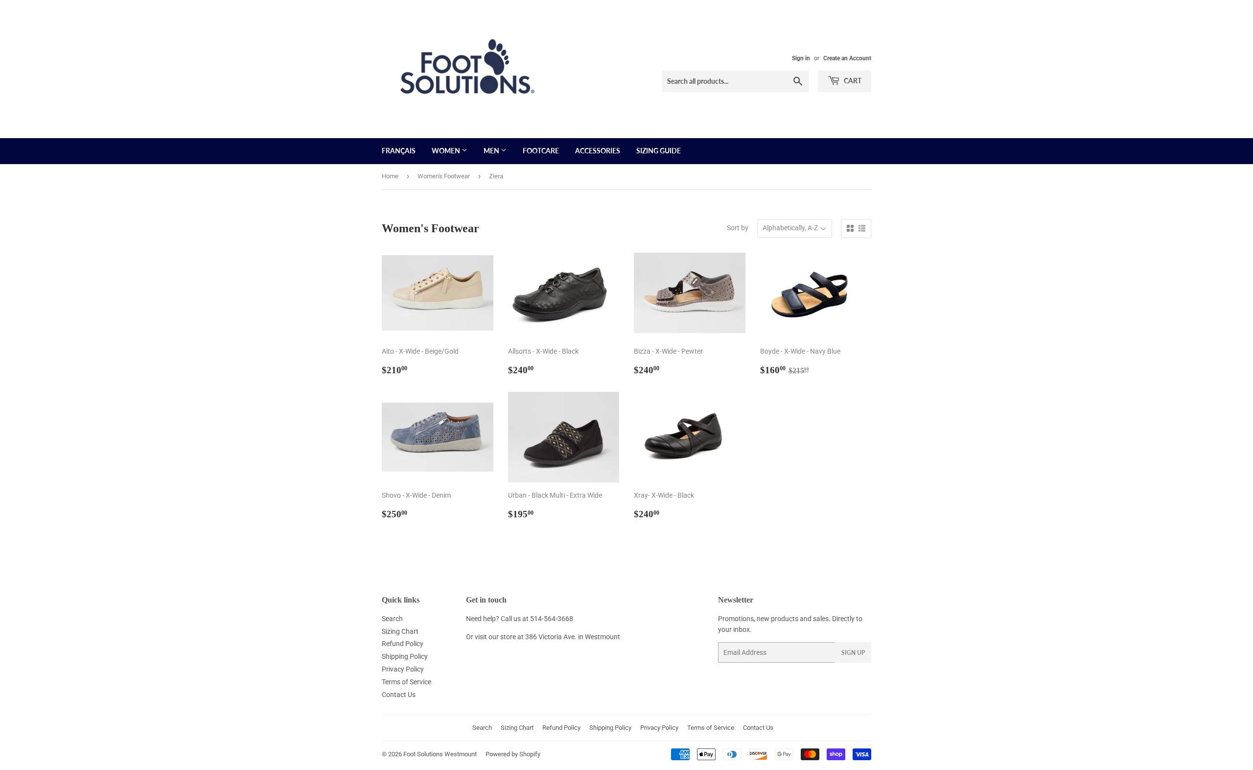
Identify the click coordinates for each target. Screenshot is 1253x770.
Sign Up (853, 652)
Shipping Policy (405, 656)
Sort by (737, 228)
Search (392, 619)
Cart (851, 80)
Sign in (801, 58)
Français (399, 150)
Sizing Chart (400, 631)
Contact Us (399, 694)
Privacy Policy (403, 669)
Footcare (541, 150)
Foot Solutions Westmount (440, 754)
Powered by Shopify (513, 754)
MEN (492, 150)
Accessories (597, 150)
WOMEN (447, 150)
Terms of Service (406, 682)
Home (390, 176)
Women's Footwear (444, 176)
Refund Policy (402, 644)
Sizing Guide (658, 150)
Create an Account (847, 58)
